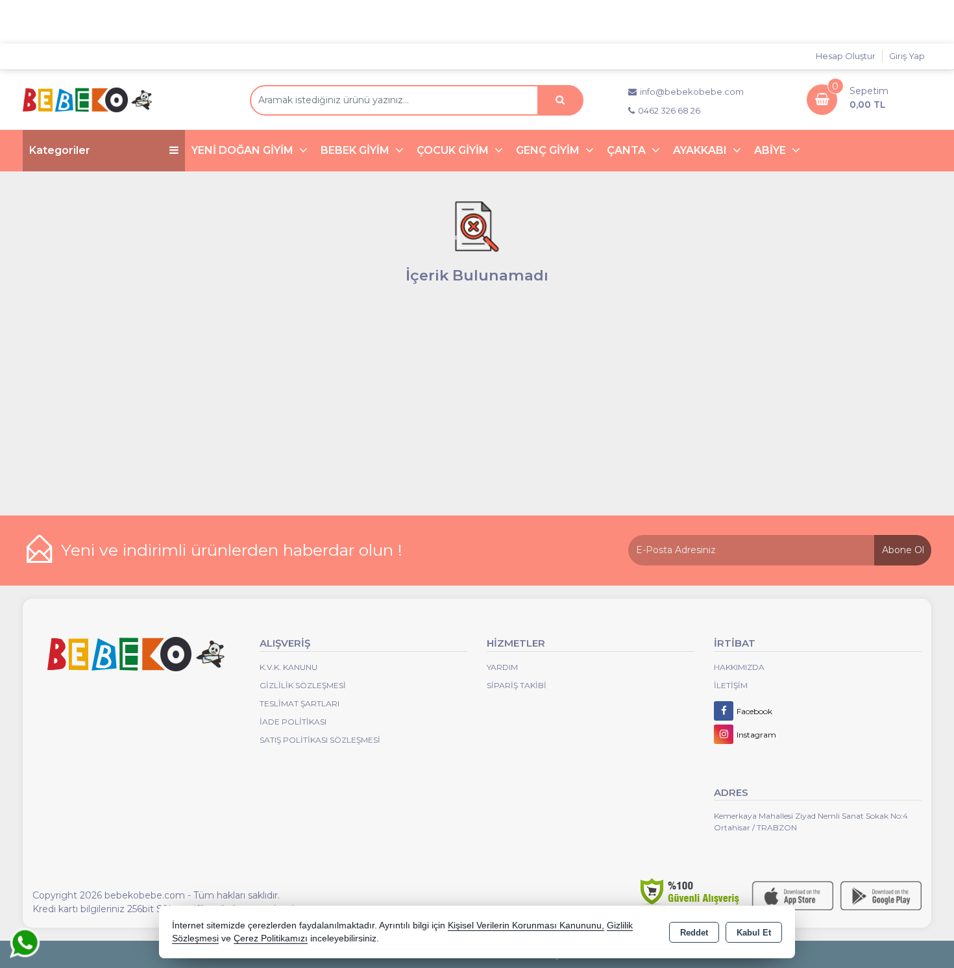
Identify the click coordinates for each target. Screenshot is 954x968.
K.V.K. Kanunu (288, 667)
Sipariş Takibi (516, 685)
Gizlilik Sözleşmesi (303, 685)
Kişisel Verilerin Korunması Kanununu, (526, 925)
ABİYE (771, 150)
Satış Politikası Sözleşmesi (320, 740)
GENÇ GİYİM (549, 150)
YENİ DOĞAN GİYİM (243, 150)
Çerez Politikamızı (271, 938)
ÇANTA (627, 150)
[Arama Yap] (560, 100)
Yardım (502, 667)
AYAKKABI (701, 150)
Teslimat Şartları (299, 703)
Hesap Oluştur (845, 56)
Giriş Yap (907, 56)
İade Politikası (293, 721)
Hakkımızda (739, 667)
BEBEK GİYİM (356, 150)
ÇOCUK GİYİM (454, 150)
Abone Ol (903, 550)
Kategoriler (59, 150)
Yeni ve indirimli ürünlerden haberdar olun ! (231, 550)
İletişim (731, 685)
